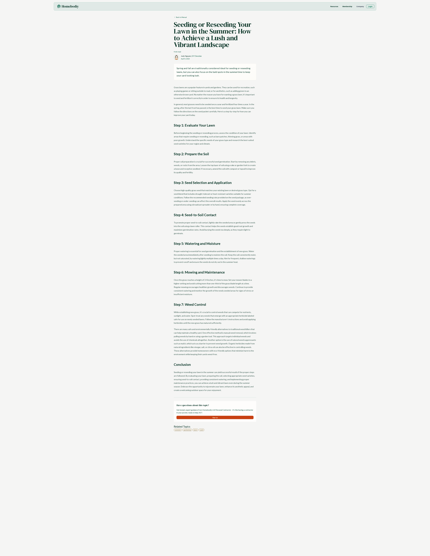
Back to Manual (181, 17)
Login (370, 6)
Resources (334, 6)
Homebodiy (70, 6)
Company (360, 6)
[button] (70, 6)
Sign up (215, 417)
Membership (347, 6)
